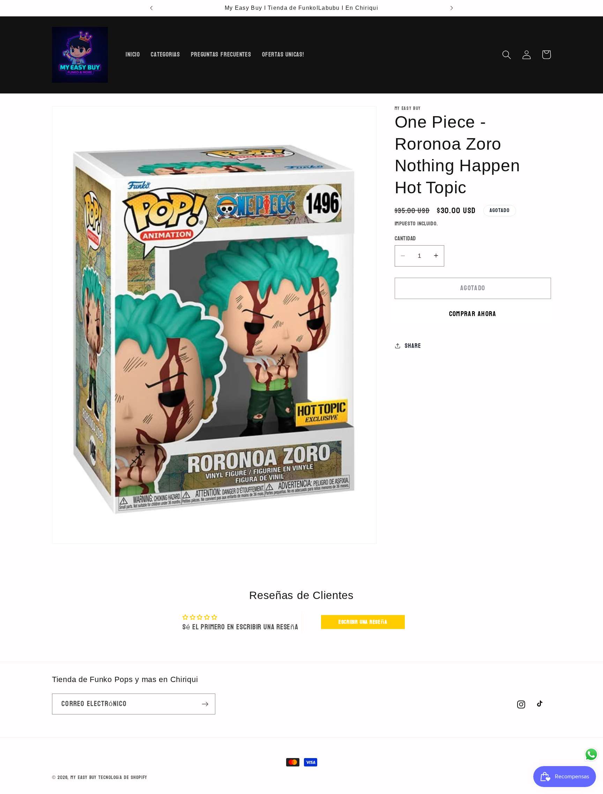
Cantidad (405, 238)
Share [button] (413, 345)
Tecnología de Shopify (122, 777)
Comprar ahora (473, 314)
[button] (506, 55)
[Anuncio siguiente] (451, 8)
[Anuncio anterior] (151, 8)
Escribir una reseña (362, 622)
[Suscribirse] (205, 704)
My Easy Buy (83, 777)
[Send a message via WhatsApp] (591, 754)
